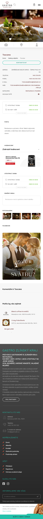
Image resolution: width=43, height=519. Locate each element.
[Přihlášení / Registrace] (34, 4)
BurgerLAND (9, 329)
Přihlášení (9, 466)
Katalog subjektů (13, 58)
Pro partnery (11, 399)
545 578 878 (36, 75)
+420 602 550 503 (34, 78)
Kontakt (8, 448)
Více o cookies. (6, 511)
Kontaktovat (21, 62)
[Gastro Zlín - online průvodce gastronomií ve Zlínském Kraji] (7, 4)
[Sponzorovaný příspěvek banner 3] (21, 256)
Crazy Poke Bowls (18, 320)
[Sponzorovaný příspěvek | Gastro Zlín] (21, 160)
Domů (4, 58)
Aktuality (8, 445)
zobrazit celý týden (21, 113)
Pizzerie (37, 91)
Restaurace (30, 91)
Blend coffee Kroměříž (20, 311)
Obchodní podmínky (12, 451)
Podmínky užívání (11, 454)
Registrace (9, 469)
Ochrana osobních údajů (14, 472)
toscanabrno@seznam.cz (31, 82)
